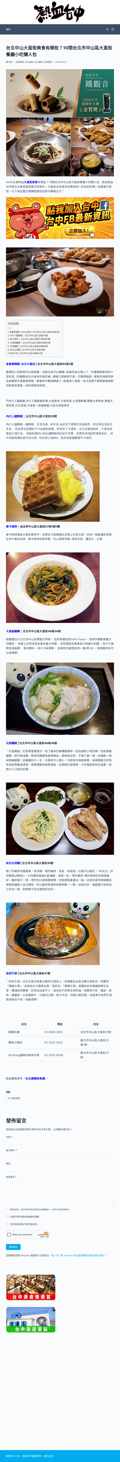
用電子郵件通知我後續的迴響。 (25, 1216)
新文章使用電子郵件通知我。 (24, 1224)
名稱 (9, 1137)
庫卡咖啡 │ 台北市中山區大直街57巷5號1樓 (30, 339)
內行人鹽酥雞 (14, 416)
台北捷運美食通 (35, 1078)
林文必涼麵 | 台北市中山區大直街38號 (27, 349)
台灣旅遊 (48, 62)
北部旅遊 (20, 62)
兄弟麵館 (11, 743)
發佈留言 (13, 1247)
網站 (8, 1163)
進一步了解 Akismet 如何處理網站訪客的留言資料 (78, 1255)
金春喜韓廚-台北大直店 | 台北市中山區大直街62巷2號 (34, 332)
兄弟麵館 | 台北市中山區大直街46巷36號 (29, 346)
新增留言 (11, 1177)
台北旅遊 (29, 62)
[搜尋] (107, 29)
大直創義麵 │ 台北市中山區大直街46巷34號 (30, 342)
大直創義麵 (13, 631)
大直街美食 (31, 182)
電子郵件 (11, 1150)
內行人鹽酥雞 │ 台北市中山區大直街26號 (29, 335)
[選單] (112, 29)
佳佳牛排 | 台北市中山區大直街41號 (26, 353)
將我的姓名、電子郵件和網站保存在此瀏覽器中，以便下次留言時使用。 (40, 1209)
